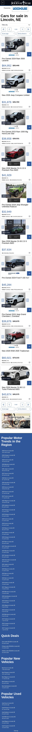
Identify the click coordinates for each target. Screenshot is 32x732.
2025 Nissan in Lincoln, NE (8, 569)
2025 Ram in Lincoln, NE (8, 578)
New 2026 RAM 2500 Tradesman (15, 351)
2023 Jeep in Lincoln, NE (8, 565)
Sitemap (16, 730)
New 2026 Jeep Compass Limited (15, 95)
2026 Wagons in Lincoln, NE (8, 501)
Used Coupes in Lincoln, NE (8, 726)
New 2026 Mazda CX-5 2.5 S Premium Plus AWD (14, 169)
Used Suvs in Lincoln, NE (8, 704)
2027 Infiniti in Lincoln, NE (8, 533)
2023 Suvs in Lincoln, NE (8, 492)
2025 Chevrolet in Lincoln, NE (9, 560)
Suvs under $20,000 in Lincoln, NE (10, 642)
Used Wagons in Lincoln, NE (8, 722)
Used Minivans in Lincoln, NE (9, 717)
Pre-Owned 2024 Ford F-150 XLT (15, 278)
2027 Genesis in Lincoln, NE (8, 556)
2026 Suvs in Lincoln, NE (8, 451)
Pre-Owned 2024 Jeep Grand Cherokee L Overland (14, 315)
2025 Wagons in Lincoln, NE (8, 606)
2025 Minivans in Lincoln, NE (9, 592)
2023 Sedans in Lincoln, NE (8, 601)
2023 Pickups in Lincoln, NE (8, 515)
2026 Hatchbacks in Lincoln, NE (9, 597)
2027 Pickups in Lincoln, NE (8, 510)
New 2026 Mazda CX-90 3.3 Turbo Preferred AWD (13, 388)
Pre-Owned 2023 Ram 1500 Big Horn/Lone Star (15, 133)
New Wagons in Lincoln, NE (8, 677)
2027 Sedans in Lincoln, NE (8, 619)
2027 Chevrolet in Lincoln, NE (9, 547)
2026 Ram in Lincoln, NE (8, 478)
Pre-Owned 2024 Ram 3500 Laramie (13, 59)
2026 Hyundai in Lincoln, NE (8, 483)
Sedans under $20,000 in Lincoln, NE (10, 651)
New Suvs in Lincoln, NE (7, 668)
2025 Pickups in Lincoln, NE (8, 537)
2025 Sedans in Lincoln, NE (8, 610)
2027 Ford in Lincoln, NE (7, 497)
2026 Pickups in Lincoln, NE (8, 456)
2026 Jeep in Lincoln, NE (8, 469)
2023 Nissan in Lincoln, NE (8, 528)
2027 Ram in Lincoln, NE (8, 542)
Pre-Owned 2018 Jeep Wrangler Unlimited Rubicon (15, 206)
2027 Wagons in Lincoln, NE (8, 588)
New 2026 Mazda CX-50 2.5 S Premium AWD (14, 242)
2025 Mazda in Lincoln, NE (8, 551)
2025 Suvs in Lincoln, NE (8, 487)
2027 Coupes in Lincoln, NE (8, 628)
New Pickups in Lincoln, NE (8, 673)
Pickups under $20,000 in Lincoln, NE (11, 647)
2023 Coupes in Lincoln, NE (8, 624)
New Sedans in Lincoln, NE (8, 682)
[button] (2, 44)
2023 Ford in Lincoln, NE (7, 524)
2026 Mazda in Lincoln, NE (8, 465)
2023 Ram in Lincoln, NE (8, 574)
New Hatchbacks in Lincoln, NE (9, 686)
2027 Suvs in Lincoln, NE (8, 474)
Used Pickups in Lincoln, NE (8, 708)
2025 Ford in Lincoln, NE (7, 519)
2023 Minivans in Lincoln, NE (9, 615)
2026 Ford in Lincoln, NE (7, 460)
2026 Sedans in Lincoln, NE (8, 506)
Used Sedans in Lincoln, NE (8, 713)
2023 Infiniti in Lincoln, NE (8, 583)
